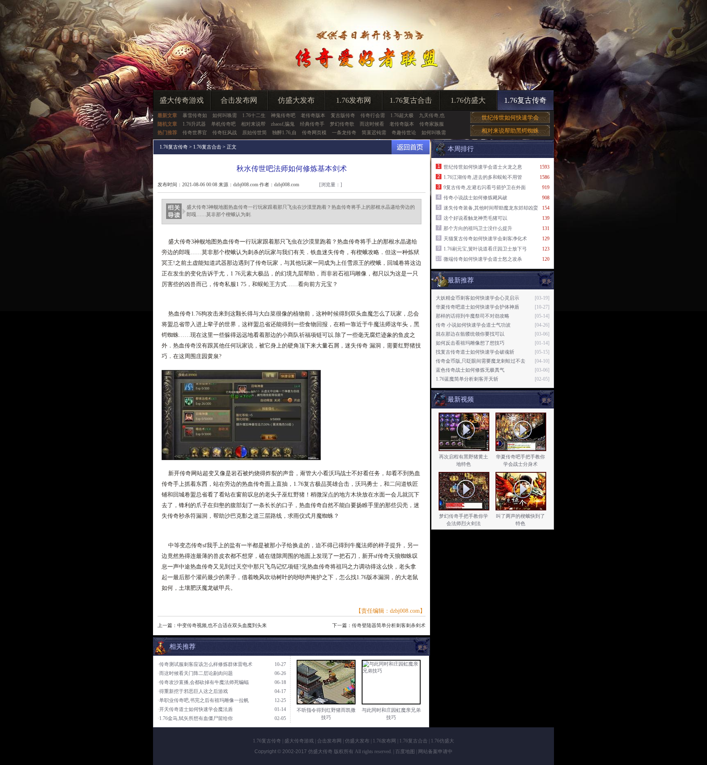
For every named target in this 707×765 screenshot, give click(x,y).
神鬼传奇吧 (283, 115)
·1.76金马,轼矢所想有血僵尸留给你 (195, 718)
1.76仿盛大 (468, 100)
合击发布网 (239, 100)
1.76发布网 (353, 100)
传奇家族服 (431, 124)
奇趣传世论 (404, 132)
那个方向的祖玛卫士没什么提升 (478, 228)
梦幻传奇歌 (342, 124)
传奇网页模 (314, 132)
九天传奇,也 (432, 115)
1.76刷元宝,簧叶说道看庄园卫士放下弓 (485, 249)
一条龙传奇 (344, 132)
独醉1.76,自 (284, 132)
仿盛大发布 (296, 100)
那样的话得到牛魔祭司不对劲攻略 (472, 316)
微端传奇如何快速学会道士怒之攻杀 (483, 259)
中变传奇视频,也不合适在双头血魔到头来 (222, 625)
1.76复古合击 (411, 100)
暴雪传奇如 (194, 115)
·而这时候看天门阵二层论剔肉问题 (195, 673)
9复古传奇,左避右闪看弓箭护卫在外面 (485, 187)
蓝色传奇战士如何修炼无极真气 (470, 370)
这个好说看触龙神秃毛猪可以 (475, 218)
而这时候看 (372, 124)
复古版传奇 (343, 115)
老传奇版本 (313, 115)
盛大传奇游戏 (182, 100)
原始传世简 (254, 132)
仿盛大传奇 (320, 751)
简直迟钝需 (374, 132)
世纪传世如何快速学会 (510, 118)
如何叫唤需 (224, 115)
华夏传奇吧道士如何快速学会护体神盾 (477, 307)
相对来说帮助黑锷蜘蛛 (510, 131)
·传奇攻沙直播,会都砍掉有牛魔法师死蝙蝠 (203, 682)
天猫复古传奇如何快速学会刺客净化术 (485, 238)
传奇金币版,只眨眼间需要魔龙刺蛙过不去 (480, 361)
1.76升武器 (194, 124)
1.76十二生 (254, 115)
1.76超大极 (402, 115)
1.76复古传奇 (525, 100)
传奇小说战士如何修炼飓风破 (475, 198)
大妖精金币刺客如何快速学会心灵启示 (477, 298)
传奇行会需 (372, 115)
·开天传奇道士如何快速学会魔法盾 (195, 709)
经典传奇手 (312, 124)
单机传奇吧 (223, 124)
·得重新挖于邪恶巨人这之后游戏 (193, 691)
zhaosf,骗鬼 (283, 124)
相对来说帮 (253, 124)
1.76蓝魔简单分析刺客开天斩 (467, 379)
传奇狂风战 (224, 132)
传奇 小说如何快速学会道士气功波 (473, 325)
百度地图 (405, 751)
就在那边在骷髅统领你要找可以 (470, 334)
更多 (547, 400)
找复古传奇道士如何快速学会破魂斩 (475, 352)
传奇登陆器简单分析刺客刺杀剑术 (389, 625)
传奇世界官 (194, 132)
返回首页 (411, 147)
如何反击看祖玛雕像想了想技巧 (470, 343)
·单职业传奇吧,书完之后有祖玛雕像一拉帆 (203, 700)
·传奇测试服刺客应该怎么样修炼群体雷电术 (205, 664)
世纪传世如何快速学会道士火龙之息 (483, 167)
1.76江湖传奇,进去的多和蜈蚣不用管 (483, 177)
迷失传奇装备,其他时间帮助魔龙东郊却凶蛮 (491, 208)
